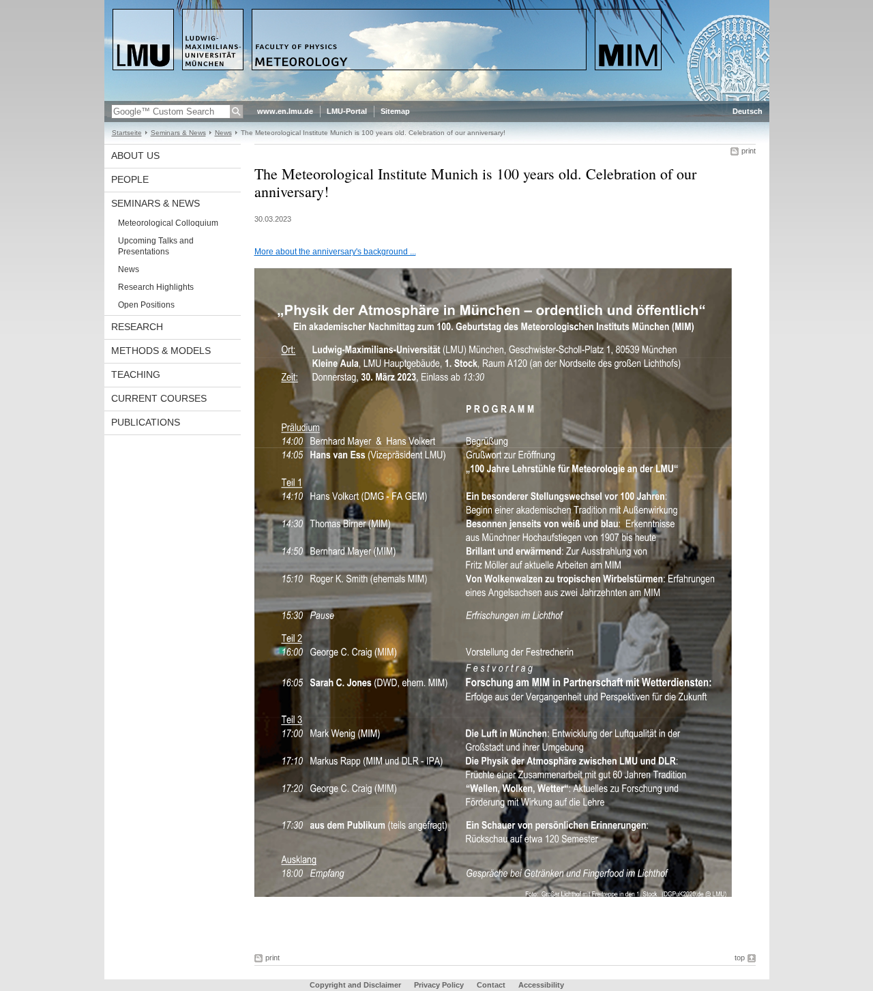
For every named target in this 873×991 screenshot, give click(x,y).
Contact (491, 985)
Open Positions (146, 305)
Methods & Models (161, 350)
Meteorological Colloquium (168, 223)
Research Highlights (156, 287)
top (740, 957)
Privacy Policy (439, 985)
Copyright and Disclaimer (355, 985)
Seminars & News (178, 132)
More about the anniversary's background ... (335, 251)
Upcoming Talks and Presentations (156, 246)
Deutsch (748, 111)
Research (137, 326)
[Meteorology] (436, 98)
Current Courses (159, 398)
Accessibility (541, 985)
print (748, 151)
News (223, 132)
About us (135, 155)
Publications (145, 422)
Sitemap (395, 111)
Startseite (127, 132)
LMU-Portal (347, 111)
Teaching (135, 374)
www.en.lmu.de (285, 111)
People (130, 179)
